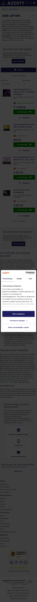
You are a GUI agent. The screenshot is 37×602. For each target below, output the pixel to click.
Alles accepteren (18, 314)
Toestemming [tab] (7, 278)
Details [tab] (19, 278)
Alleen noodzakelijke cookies (18, 327)
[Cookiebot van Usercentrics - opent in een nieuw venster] (26, 273)
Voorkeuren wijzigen (17, 320)
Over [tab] (30, 278)
